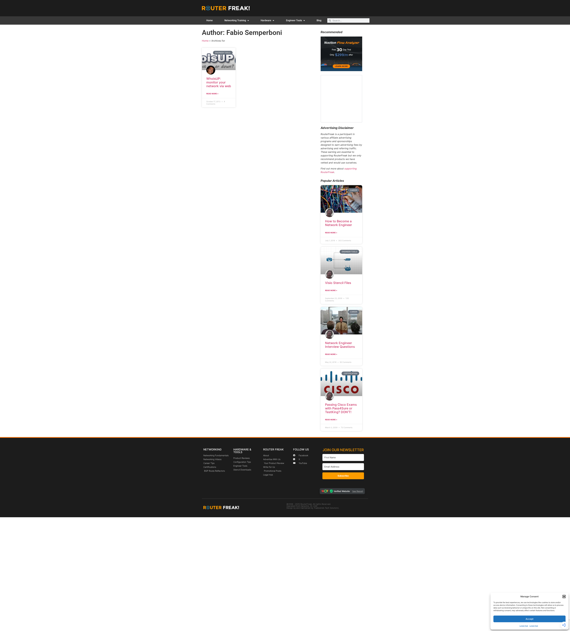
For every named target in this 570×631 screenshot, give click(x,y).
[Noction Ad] (341, 70)
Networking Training (235, 20)
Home (209, 20)
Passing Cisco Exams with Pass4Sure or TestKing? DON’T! (341, 408)
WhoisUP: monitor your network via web (218, 82)
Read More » (212, 94)
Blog (319, 20)
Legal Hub (524, 626)
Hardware (266, 20)
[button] (564, 596)
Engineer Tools (294, 20)
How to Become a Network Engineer (338, 223)
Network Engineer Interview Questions (340, 345)
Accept (529, 618)
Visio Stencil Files (338, 283)
